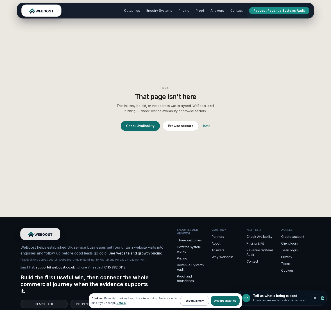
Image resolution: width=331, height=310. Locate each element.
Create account (292, 236)
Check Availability (140, 126)
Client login (289, 243)
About (216, 243)
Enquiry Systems (159, 10)
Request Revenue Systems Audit (279, 10)
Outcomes (132, 10)
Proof (200, 10)
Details (121, 303)
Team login (289, 250)
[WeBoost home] (41, 10)
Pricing (184, 10)
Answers (217, 10)
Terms (285, 264)
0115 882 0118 (114, 267)
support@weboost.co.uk (55, 267)
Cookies (287, 270)
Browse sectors (180, 126)
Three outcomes (189, 240)
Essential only (195, 300)
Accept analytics (225, 300)
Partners (218, 236)
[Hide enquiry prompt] (315, 298)
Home (206, 126)
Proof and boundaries (185, 278)
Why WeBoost (222, 257)
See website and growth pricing (135, 253)
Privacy (286, 257)
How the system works (189, 249)
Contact (236, 10)
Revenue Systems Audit (190, 267)
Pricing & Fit (255, 243)
